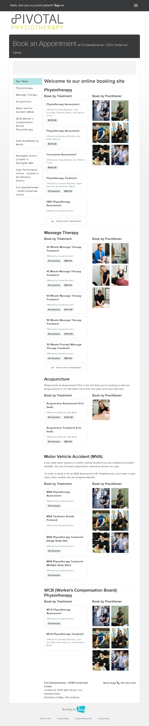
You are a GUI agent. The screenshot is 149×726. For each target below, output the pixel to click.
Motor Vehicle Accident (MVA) (25, 110)
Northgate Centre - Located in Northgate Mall (27, 159)
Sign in (59, 5)
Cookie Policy (103, 719)
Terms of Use (45, 719)
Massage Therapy (26, 95)
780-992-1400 (128, 683)
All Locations (72, 697)
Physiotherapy (24, 88)
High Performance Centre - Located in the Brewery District (27, 175)
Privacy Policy (63, 719)
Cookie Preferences (83, 719)
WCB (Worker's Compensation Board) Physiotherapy (24, 124)
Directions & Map (53, 697)
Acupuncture (23, 101)
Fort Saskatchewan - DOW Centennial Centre (27, 191)
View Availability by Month (27, 143)
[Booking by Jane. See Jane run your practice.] (74, 709)
